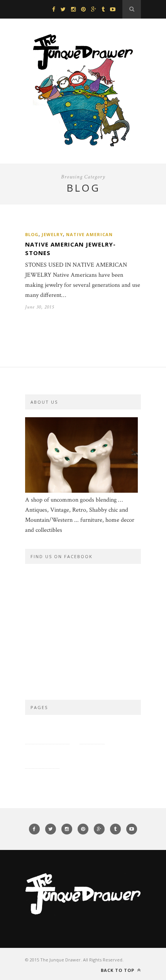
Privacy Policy (47, 732)
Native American (89, 234)
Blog (32, 234)
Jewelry (52, 234)
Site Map (92, 732)
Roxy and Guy (89, 756)
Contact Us (42, 756)
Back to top (118, 970)
